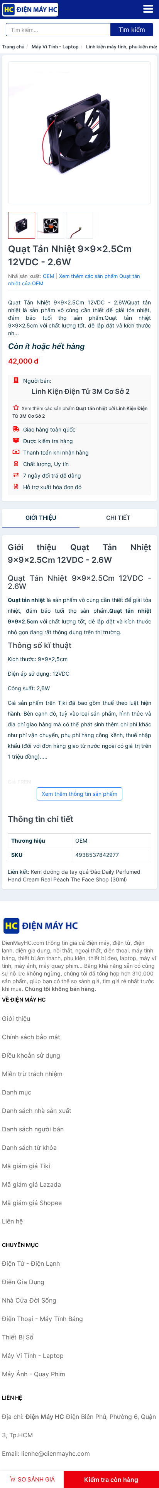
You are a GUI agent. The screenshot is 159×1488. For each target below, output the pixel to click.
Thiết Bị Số (18, 1337)
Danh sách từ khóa (29, 1147)
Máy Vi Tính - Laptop (55, 47)
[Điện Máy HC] (40, 925)
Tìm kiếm (131, 29)
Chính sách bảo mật (31, 1037)
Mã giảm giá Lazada (31, 1184)
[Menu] (148, 9)
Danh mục (16, 1092)
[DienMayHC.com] (41, 9)
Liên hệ (12, 1221)
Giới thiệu (40, 517)
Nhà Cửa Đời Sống (29, 1300)
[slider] (21, 225)
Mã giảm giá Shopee (32, 1203)
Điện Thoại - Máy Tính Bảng (42, 1319)
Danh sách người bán (33, 1129)
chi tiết (118, 517)
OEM (48, 276)
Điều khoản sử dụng (31, 1055)
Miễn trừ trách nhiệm (32, 1074)
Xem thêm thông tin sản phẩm (79, 793)
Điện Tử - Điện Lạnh (31, 1263)
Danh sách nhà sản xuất (36, 1110)
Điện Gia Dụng (23, 1282)
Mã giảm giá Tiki (26, 1166)
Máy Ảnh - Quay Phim (33, 1374)
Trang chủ (13, 47)
